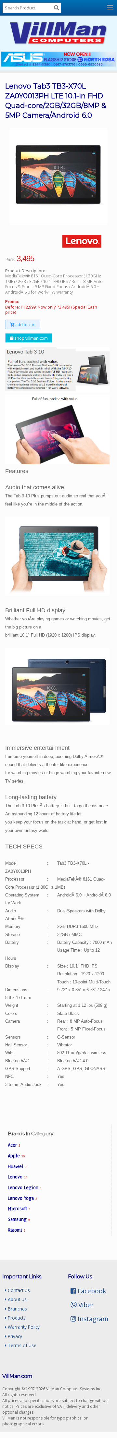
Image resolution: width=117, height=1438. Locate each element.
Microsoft (19, 1208)
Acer (14, 1145)
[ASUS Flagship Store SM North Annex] (58, 64)
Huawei (17, 1166)
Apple (16, 1155)
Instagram (92, 1318)
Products (16, 1318)
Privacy (14, 1336)
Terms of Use (21, 1345)
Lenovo (17, 1177)
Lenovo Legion (25, 1187)
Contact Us (18, 1290)
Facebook (91, 1290)
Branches (16, 1309)
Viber (85, 1304)
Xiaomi (16, 1230)
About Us (16, 1299)
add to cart (25, 324)
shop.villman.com (30, 338)
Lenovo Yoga (22, 1198)
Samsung (19, 1219)
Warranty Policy (23, 1327)
